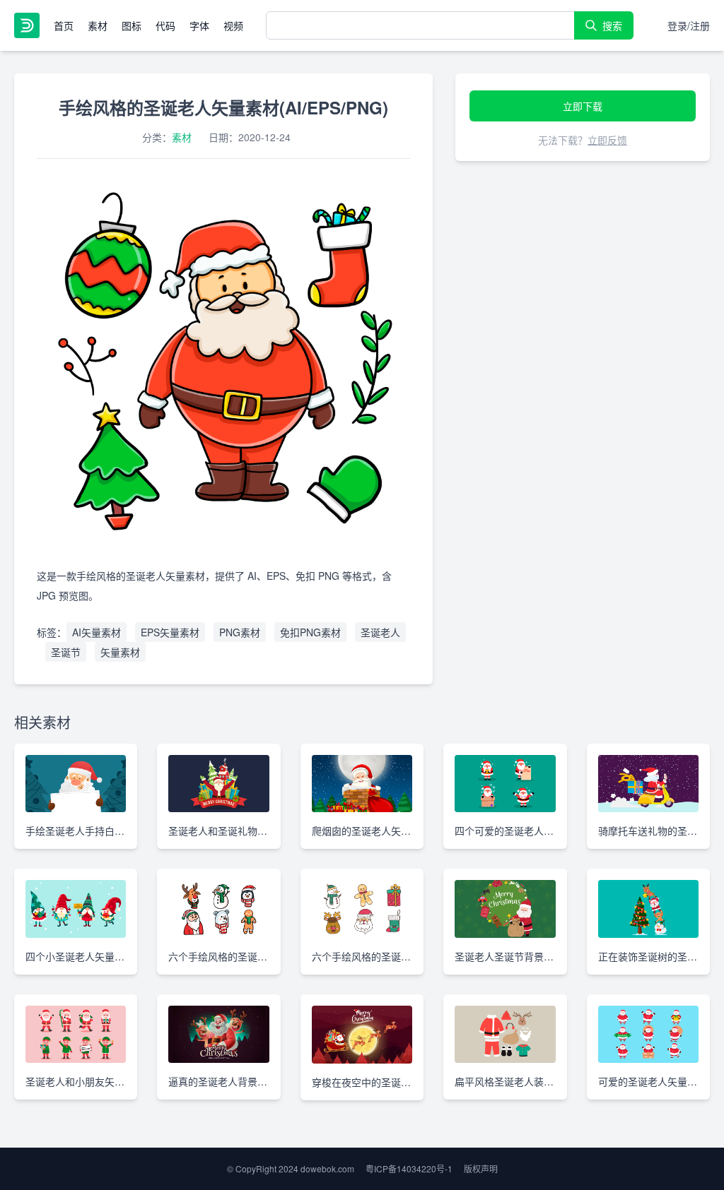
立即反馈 (607, 140)
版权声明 (481, 1168)
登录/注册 (688, 25)
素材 (97, 25)
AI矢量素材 (96, 632)
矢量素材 (120, 652)
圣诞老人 (380, 632)
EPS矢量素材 (170, 632)
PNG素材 (239, 632)
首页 (64, 25)
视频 (233, 25)
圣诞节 (66, 652)
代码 (165, 25)
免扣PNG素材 (310, 632)
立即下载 (582, 106)
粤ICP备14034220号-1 (409, 1168)
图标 (131, 25)
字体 (199, 25)
